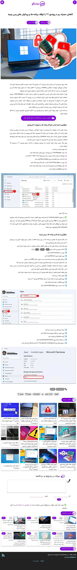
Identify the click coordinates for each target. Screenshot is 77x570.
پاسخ (54, 518)
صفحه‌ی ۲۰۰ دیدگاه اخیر (22, 505)
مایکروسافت (36, 394)
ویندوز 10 (28, 394)
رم (42, 394)
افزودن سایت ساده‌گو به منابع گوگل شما (37, 118)
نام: (69, 496)
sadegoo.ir (73, 557)
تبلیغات (42, 561)
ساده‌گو (35, 4)
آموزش (56, 394)
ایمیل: (46, 496)
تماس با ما (35, 561)
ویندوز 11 (20, 394)
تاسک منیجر (48, 394)
